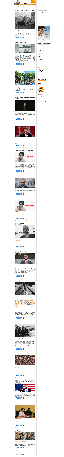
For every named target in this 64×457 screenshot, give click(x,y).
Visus (18, 454)
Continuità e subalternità (20, 223)
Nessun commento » (25, 39)
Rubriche (39, 52)
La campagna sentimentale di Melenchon (23, 123)
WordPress (26, 454)
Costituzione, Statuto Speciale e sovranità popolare (25, 10)
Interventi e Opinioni (20, 39)
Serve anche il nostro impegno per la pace (29, 300)
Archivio (39, 56)
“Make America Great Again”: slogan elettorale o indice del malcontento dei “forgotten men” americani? (25, 298)
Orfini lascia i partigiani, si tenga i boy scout (23, 175)
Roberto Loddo (40, 62)
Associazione (40, 5)
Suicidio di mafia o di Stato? (20, 42)
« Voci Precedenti (17, 8)
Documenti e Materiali (41, 50)
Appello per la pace (19, 430)
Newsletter (40, 7)
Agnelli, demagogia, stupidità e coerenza (22, 306)
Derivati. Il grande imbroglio (24, 301)
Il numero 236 (18, 280)
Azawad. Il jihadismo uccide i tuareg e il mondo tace (25, 402)
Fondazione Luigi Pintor (44, 43)
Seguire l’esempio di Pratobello (19, 297)
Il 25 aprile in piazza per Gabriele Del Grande (24, 150)
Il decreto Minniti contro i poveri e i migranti (24, 353)
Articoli (39, 54)
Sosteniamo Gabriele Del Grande (21, 251)
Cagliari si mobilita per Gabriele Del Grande (23, 198)
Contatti (39, 6)
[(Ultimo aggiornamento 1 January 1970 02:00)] (41, 68)
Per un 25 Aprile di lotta (20, 68)
